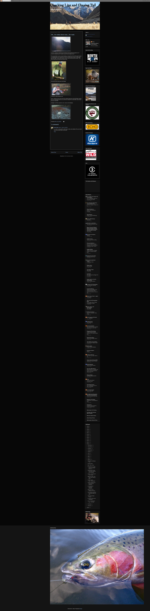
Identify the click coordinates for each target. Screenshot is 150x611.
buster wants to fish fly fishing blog (91, 280)
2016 (88, 434)
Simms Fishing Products (91, 281)
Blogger (81, 608)
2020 (88, 427)
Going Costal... (90, 463)
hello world (88, 219)
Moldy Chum (89, 265)
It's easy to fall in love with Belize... (92, 499)
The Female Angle (90, 389)
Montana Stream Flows (91, 415)
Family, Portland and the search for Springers (91, 483)
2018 (88, 431)
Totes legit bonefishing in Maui (92, 224)
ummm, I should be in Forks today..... (92, 474)
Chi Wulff (89, 273)
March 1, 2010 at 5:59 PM (63, 127)
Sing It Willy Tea (89, 322)
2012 (88, 440)
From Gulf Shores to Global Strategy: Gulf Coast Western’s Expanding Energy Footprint (92, 245)
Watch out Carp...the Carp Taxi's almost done (91, 477)
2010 (88, 443)
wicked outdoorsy (90, 354)
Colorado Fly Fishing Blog (92, 284)
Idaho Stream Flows (91, 417)
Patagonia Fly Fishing (91, 331)
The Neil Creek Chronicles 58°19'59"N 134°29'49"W (92, 395)
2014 (88, 437)
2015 (88, 435)
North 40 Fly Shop (90, 337)
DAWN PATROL (90, 249)
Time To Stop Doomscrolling (92, 239)
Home (67, 152)
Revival (88, 351)
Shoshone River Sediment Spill (92, 342)
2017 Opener (89, 308)
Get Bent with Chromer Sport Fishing (91, 413)
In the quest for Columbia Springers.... (90, 487)
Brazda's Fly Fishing (91, 399)
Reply (55, 131)
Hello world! (89, 231)
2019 (88, 429)
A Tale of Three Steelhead (91, 347)
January (89, 505)
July (89, 453)
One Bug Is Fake (90, 269)
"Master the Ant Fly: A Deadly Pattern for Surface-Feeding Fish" (92, 251)
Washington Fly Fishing (91, 410)
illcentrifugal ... (90, 214)
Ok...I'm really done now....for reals (91, 501)
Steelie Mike (56, 127)
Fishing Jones (90, 321)
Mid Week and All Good (91, 256)
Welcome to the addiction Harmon (91, 490)
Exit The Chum (89, 266)
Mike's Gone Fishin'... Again (92, 296)
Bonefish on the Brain (91, 223)
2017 (88, 432)
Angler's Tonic (90, 238)
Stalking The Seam (90, 311)
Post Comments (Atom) (69, 156)
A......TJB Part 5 (90, 318)
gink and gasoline (90, 325)
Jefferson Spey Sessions (91, 365)
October (89, 448)
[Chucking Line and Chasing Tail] (86, 35)
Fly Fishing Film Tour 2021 (91, 285)
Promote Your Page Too (89, 36)
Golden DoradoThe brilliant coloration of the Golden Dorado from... (92, 333)
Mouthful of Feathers (91, 234)
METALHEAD (89, 346)
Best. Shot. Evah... (91, 465)
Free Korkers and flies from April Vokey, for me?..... (92, 493)
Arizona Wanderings (91, 218)
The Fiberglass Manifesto (92, 202)
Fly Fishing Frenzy (90, 384)
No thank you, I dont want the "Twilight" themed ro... (91, 467)
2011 (88, 442)
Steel (88, 379)
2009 (88, 507)
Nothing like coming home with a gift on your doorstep (92, 471)
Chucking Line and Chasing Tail (73, 5)
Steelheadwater (90, 364)
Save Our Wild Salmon (91, 368)
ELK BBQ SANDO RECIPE (91, 375)
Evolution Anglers (90, 350)
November (90, 446)
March (89, 459)
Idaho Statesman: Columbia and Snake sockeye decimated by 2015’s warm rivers (92, 370)
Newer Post (53, 152)
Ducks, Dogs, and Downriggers (90, 307)
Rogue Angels (90, 374)
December (90, 445)
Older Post (80, 152)
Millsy (93, 41)
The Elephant (89, 297)
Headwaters (89, 404)
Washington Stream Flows (92, 420)
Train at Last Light (90, 390)
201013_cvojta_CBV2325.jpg (92, 215)
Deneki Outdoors (90, 209)
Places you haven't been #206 (92, 396)
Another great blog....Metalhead (91, 480)
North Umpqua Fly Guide (92, 317)
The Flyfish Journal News (92, 341)
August (89, 451)
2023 (88, 426)
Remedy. (88, 235)
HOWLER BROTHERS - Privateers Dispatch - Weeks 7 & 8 (92, 204)
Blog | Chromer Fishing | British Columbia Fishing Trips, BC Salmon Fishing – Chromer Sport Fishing (92, 229)
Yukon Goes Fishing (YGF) (92, 360)
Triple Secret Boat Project (91, 496)
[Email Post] (64, 121)
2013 (88, 439)
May (89, 456)
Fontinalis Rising (90, 288)
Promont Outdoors (90, 243)
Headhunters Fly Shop (91, 255)
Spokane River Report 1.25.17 (92, 338)
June (89, 454)
